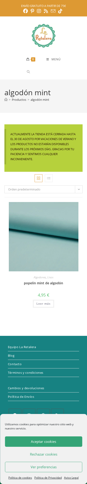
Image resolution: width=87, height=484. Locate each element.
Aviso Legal (71, 478)
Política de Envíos (21, 397)
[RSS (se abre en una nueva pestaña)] (45, 11)
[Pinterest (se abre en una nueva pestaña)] (32, 11)
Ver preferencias (44, 467)
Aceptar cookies (43, 441)
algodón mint (40, 100)
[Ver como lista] (49, 178)
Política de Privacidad (48, 478)
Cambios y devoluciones (26, 388)
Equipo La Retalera (22, 347)
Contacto (15, 364)
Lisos (50, 277)
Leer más (43, 304)
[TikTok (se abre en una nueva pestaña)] (60, 11)
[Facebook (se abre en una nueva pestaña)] (26, 11)
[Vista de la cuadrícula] (38, 178)
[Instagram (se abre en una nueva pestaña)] (38, 11)
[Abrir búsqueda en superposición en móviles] (45, 72)
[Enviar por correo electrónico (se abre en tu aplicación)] (53, 11)
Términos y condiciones (25, 373)
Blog (11, 355)
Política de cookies (20, 478)
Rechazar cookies (43, 454)
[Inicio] (5, 100)
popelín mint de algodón (43, 283)
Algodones (40, 277)
